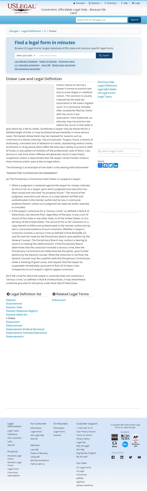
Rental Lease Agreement (64, 65)
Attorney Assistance (39, 460)
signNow (80, 481)
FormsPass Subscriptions (13, 474)
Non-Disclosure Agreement (27, 69)
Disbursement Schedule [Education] (26, 332)
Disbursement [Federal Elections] (25, 329)
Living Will (45, 65)
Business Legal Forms (14, 464)
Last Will (34, 449)
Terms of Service (84, 435)
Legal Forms (13, 469)
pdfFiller (80, 478)
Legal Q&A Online (107, 89)
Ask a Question (14, 437)
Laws (9, 441)
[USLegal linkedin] (121, 457)
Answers (57, 435)
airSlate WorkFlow (84, 485)
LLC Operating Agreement (27, 65)
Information (35, 428)
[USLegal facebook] (113, 457)
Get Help (80, 449)
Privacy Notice (83, 438)
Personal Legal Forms (14, 457)
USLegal (13, 31)
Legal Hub (81, 442)
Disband (10, 300)
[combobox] (26, 55)
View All (10, 445)
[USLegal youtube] (139, 457)
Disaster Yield (14, 307)
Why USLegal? (82, 446)
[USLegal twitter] (130, 457)
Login (137, 3)
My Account (81, 456)
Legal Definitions (31, 31)
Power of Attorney (48, 61)
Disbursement (14, 325)
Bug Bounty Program (86, 453)
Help (125, 3)
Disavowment (14, 303)
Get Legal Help (37, 435)
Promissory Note (67, 61)
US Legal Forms (106, 92)
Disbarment (13, 321)
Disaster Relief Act (16, 314)
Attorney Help (106, 82)
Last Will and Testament (26, 61)
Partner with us (37, 464)
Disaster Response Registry (22, 310)
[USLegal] (21, 4)
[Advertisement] (30, 104)
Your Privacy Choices (86, 431)
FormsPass (81, 474)
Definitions (12, 434)
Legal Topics (105, 96)
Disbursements (15, 336)
